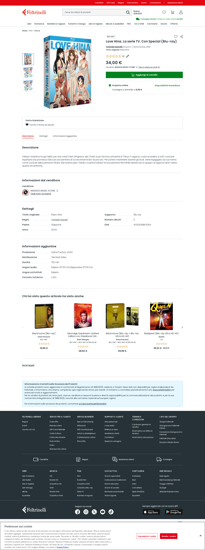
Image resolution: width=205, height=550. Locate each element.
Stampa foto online (58, 449)
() (123, 56)
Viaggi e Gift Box (166, 484)
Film (79, 476)
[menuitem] (29, 24)
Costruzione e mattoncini (115, 480)
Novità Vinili (54, 491)
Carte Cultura (55, 433)
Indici (52, 445)
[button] (128, 12)
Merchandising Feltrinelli (170, 480)
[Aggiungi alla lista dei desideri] (175, 36)
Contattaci (109, 437)
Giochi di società (112, 488)
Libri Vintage (27, 488)
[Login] (180, 12)
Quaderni (136, 495)
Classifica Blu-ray (85, 488)
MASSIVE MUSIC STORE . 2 (126, 67)
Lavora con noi (28, 429)
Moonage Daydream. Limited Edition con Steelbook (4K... (83, 335)
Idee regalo (164, 476)
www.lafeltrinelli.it (162, 389)
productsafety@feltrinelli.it (92, 403)
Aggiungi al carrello (146, 74)
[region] (102, 536)
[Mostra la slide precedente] (23, 327)
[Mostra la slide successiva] (182, 327)
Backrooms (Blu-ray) (44, 333)
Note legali (28, 365)
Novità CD (54, 480)
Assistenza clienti (175, 3)
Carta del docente (57, 437)
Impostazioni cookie (147, 536)
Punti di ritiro (132, 3)
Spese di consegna (113, 441)
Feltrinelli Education (168, 438)
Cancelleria (137, 488)
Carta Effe (54, 422)
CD (51, 476)
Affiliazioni (81, 425)
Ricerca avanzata (137, 12)
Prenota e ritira (56, 425)
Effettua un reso (111, 429)
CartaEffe (99, 3)
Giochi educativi (112, 484)
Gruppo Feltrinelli (166, 422)
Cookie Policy (63, 547)
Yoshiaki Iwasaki (114, 46)
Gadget (163, 488)
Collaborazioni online (86, 437)
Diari (134, 480)
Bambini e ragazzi (85, 495)
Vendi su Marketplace (86, 433)
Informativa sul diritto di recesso (142, 432)
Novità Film (81, 480)
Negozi (121, 3)
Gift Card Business (85, 429)
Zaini (134, 484)
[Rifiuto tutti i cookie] (200, 536)
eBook (24, 491)
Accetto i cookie (169, 536)
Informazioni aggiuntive (65, 136)
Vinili (52, 488)
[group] (142, 19)
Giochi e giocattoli (112, 476)
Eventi (144, 3)
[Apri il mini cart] (172, 12)
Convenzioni (155, 3)
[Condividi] (181, 36)
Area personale (111, 422)
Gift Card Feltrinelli (57, 429)
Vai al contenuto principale (34, 3)
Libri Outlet (26, 480)
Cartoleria (136, 476)
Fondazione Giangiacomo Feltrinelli (171, 433)
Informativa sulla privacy (143, 437)
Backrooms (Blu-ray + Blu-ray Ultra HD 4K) (122, 335)
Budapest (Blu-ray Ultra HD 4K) (161, 333)
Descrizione (28, 136)
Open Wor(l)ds (138, 491)
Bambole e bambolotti (114, 491)
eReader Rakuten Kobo (169, 491)
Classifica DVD (83, 484)
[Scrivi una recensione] (127, 56)
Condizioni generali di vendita (141, 425)
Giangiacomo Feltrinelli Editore (169, 426)
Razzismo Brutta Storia (169, 442)
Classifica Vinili (56, 495)
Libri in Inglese (28, 484)
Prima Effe (81, 441)
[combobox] (97, 12)
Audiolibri (26, 495)
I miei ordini (109, 425)
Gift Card (111, 3)
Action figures (110, 495)
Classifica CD (55, 484)
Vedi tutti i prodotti (41, 193)
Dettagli (43, 136)
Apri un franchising (85, 422)
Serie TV (80, 491)
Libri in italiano (28, 476)
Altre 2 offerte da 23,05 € (149, 67)
